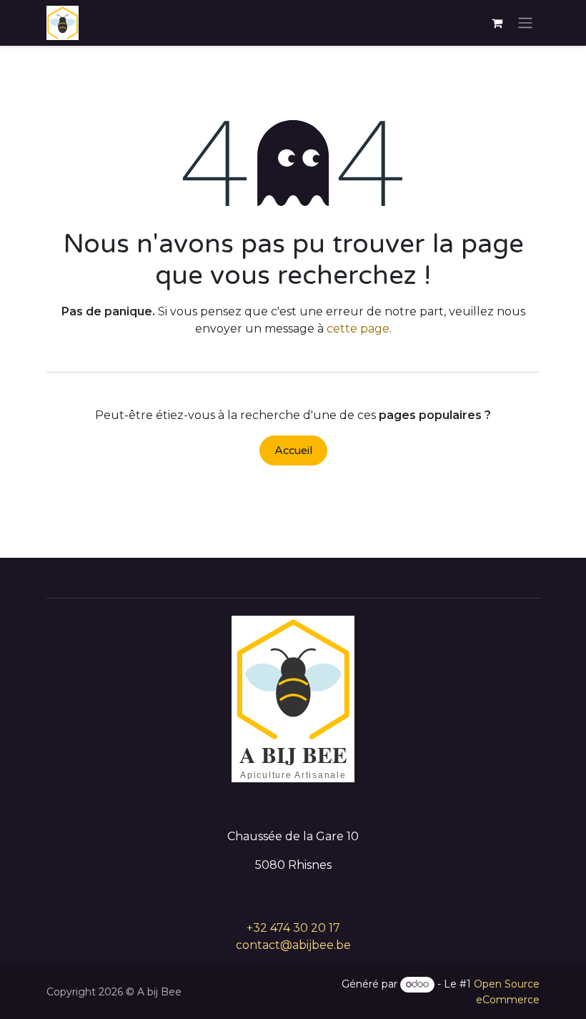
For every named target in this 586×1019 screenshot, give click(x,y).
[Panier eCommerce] (496, 23)
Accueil (293, 450)
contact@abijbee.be (293, 945)
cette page (358, 328)
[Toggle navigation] (525, 23)
